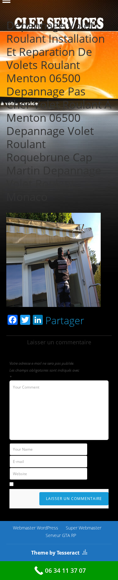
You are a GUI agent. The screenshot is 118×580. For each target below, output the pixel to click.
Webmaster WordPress (35, 528)
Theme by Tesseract (55, 552)
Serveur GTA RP (61, 535)
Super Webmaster (83, 528)
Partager (64, 320)
